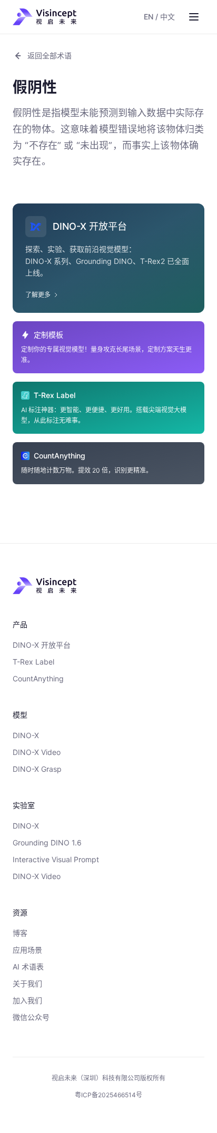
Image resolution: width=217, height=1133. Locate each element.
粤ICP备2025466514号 (108, 1095)
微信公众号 (31, 1017)
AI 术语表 (28, 966)
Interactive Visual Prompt (56, 859)
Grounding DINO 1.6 (47, 842)
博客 (20, 932)
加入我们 (27, 1000)
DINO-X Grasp (37, 768)
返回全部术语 (49, 55)
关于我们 (27, 983)
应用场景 (27, 949)
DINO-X (26, 735)
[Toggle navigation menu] (193, 16)
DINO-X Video (37, 752)
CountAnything (38, 678)
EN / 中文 (159, 16)
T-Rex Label (33, 661)
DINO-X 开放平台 (42, 644)
